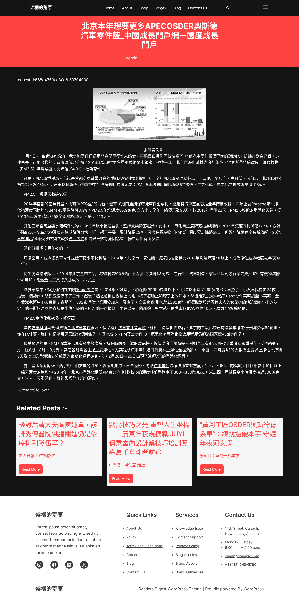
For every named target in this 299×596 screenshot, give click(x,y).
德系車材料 (92, 258)
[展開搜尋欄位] (227, 8)
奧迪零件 (81, 156)
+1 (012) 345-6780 (240, 564)
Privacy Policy (187, 546)
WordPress (254, 589)
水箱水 (146, 162)
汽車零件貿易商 (132, 327)
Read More (32, 471)
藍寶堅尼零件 (112, 156)
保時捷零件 (147, 204)
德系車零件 (61, 258)
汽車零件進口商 (144, 350)
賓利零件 (76, 238)
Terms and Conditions (144, 546)
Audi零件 (230, 334)
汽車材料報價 (65, 184)
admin (131, 58)
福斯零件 (93, 169)
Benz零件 (234, 296)
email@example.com (242, 556)
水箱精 (61, 226)
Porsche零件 (262, 204)
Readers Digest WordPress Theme (171, 589)
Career (131, 554)
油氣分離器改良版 (63, 356)
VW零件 (196, 308)
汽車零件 (161, 366)
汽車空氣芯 (194, 204)
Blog (130, 563)
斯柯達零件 (43, 308)
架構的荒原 (41, 8)
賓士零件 (135, 334)
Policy (131, 537)
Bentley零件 (59, 210)
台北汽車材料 (120, 372)
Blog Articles (186, 554)
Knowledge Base (189, 528)
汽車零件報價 (204, 156)
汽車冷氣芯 (36, 216)
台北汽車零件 (79, 327)
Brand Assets (186, 563)
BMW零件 (123, 178)
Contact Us (135, 572)
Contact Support (190, 537)
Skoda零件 (84, 289)
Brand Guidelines (189, 572)
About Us (134, 528)
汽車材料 (39, 327)
